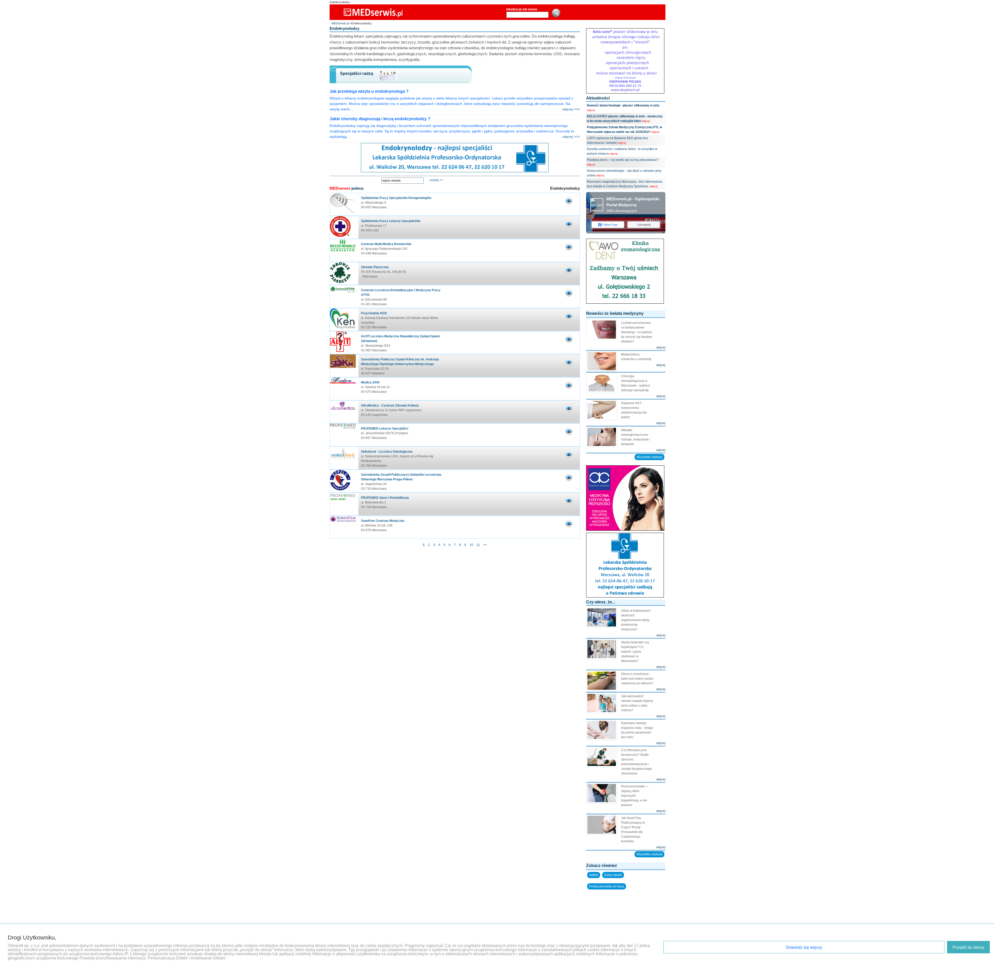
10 (471, 545)
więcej (591, 110)
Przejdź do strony (968, 947)
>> (485, 545)
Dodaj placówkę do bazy (606, 886)
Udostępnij (643, 224)
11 (478, 545)
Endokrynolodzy (340, 2)
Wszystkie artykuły (649, 457)
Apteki (593, 875)
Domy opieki (613, 875)
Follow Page (610, 224)
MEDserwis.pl (340, 23)
